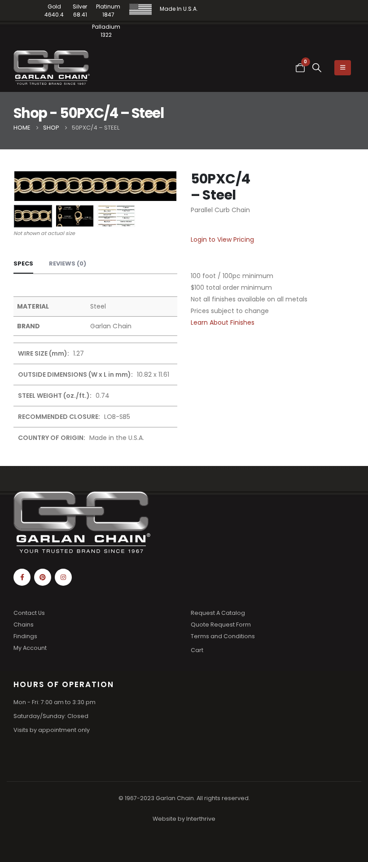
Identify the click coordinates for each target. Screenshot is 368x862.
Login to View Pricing (222, 239)
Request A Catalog (218, 613)
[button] (317, 68)
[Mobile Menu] (342, 67)
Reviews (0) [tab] (67, 263)
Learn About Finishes (222, 322)
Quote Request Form (221, 624)
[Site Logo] (51, 67)
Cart (197, 650)
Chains (23, 624)
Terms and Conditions (223, 636)
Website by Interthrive (184, 819)
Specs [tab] (23, 263)
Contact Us (29, 613)
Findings (25, 636)
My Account (30, 648)
